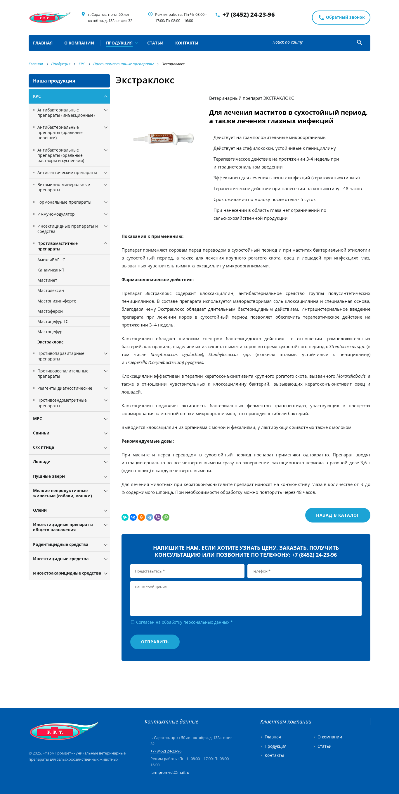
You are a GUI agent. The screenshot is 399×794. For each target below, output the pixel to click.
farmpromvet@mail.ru (169, 772)
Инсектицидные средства (61, 558)
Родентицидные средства (60, 544)
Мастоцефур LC (52, 321)
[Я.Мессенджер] (125, 517)
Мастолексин (50, 290)
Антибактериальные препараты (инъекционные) (66, 112)
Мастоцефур (50, 331)
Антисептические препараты (67, 172)
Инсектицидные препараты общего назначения (63, 527)
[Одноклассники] (141, 517)
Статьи (325, 746)
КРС (37, 96)
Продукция (276, 746)
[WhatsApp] (165, 517)
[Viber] (157, 517)
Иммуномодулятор (56, 214)
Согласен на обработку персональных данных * (181, 622)
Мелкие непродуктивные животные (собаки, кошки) (62, 493)
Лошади (42, 461)
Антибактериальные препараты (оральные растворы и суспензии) (60, 155)
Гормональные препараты (64, 202)
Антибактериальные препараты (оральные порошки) (60, 132)
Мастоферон (50, 311)
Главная (273, 737)
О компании (330, 737)
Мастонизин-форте (56, 301)
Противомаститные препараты (57, 245)
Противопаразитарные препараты (60, 355)
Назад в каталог (338, 515)
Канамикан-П (50, 270)
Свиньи (41, 433)
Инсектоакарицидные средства (67, 573)
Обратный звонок (341, 17)
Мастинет (47, 280)
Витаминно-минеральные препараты (63, 187)
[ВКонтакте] (133, 517)
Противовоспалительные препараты (63, 373)
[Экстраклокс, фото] (165, 138)
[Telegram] (149, 517)
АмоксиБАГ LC (51, 259)
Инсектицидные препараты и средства (67, 228)
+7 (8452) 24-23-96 (249, 14)
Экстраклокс (50, 342)
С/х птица (43, 447)
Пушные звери (49, 476)
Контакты (274, 755)
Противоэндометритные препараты (62, 402)
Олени (40, 510)
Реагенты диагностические (64, 388)
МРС (37, 418)
